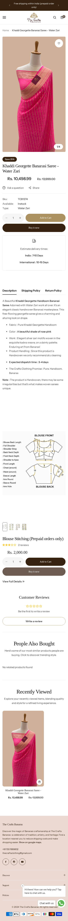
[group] (34, 94)
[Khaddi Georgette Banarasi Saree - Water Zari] (23, 749)
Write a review (34, 621)
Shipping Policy (30, 290)
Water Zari (24, 208)
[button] (9, 5)
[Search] (54, 17)
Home (5, 30)
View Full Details (12, 581)
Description (9, 290)
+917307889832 (10, 849)
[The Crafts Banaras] (34, 17)
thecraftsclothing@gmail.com (17, 853)
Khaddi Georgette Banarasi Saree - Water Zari (23, 791)
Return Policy (53, 290)
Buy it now (34, 227)
